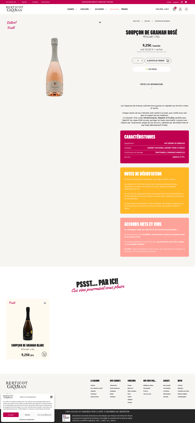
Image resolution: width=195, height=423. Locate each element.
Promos (145, 391)
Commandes (166, 388)
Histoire (93, 385)
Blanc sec (130, 388)
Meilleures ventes (148, 385)
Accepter (11, 415)
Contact (169, 2)
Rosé (129, 394)
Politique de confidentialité (26, 419)
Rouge (129, 385)
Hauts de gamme (115, 388)
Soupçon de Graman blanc (27, 345)
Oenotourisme (45, 2)
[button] (51, 397)
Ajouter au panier (155, 60)
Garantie (165, 397)
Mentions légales (182, 394)
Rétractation (167, 394)
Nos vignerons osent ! (97, 388)
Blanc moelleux (132, 391)
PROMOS (124, 9)
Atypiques (113, 391)
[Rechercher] (186, 9)
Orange (130, 402)
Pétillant (130, 399)
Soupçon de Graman (162, 21)
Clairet (129, 397)
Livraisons (166, 391)
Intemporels (113, 385)
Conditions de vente (183, 391)
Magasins (176, 2)
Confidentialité (182, 397)
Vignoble (24, 2)
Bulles (147, 21)
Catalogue (35, 2)
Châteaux (112, 397)
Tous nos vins (147, 394)
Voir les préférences (44, 415)
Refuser (27, 415)
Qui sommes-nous (11, 2)
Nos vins (136, 21)
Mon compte (166, 385)
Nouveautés (114, 9)
